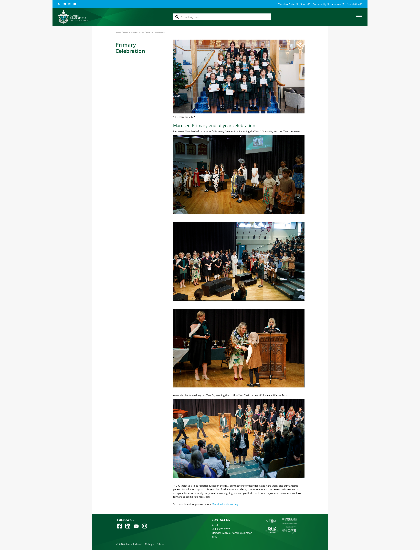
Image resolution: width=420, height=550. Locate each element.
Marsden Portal (286, 4)
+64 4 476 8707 (221, 529)
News (141, 32)
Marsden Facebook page (225, 504)
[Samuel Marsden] (73, 17)
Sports (304, 4)
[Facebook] (59, 4)
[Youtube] (136, 526)
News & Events (130, 32)
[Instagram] (69, 4)
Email (215, 525)
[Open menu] (359, 17)
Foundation (353, 4)
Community (319, 4)
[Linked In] (64, 4)
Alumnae (336, 4)
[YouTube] (75, 4)
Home (118, 32)
